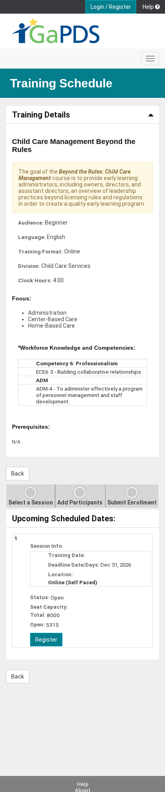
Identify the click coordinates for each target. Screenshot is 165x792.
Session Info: (46, 546)
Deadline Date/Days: (73, 565)
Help (83, 784)
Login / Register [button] (111, 7)
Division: (29, 266)
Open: (37, 625)
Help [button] (149, 7)
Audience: (31, 222)
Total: (38, 615)
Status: (39, 597)
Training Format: (40, 251)
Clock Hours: (35, 280)
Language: (32, 237)
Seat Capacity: (49, 607)
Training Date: (66, 555)
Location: (60, 574)
